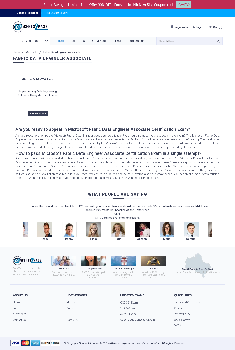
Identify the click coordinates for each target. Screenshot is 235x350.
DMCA (177, 325)
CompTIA (72, 319)
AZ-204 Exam (128, 314)
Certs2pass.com (126, 343)
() (217, 27)
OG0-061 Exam (129, 302)
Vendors (29, 41)
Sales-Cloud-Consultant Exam (137, 319)
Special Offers (182, 319)
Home (61, 41)
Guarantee (180, 308)
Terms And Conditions (187, 302)
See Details (38, 113)
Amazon (72, 308)
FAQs (118, 41)
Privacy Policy (182, 314)
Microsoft (31, 52)
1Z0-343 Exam (128, 308)
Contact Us (136, 41)
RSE (42, 13)
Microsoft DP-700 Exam (38, 79)
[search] (218, 42)
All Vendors (100, 41)
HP (68, 314)
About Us (78, 41)
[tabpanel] (118, 231)
